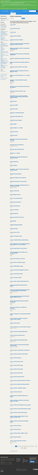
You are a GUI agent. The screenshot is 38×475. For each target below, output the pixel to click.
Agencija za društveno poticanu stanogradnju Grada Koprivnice (19, 49)
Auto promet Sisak (14, 131)
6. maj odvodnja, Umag (15, 28)
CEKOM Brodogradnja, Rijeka (16, 224)
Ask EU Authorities (3, 79)
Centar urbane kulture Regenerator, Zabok (19, 270)
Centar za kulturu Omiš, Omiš (16, 372)
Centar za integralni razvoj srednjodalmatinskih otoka (20, 314)
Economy (2, 50)
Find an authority (12, 18)
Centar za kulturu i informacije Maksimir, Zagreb (20, 408)
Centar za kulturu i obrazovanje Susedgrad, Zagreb (19, 421)
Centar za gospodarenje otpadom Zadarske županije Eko (19, 301)
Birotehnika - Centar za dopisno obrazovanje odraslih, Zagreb (19, 170)
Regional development (3, 63)
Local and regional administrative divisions (4, 33)
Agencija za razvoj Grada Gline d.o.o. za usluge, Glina (20, 76)
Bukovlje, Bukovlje (14, 213)
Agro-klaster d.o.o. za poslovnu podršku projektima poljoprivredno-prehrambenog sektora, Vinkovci (19, 96)
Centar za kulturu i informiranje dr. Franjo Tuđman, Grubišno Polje (19, 417)
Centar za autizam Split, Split (16, 273)
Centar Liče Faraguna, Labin (16, 236)
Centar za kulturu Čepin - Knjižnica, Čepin (19, 433)
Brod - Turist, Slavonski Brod (16, 198)
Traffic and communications (4, 51)
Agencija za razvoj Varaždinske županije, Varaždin (18, 80)
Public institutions (3, 36)
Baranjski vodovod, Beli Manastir (17, 149)
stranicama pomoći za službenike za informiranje (17, 2)
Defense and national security (4, 45)
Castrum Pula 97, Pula (15, 232)
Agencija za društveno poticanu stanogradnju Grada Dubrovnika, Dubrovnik (19, 44)
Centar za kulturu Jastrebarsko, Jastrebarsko (20, 350)
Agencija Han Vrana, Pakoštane (16, 39)
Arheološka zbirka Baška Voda (16, 116)
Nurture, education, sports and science (4, 53)
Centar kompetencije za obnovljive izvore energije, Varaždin (18, 253)
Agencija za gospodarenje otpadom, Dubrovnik (20, 58)
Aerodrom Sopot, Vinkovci (15, 36)
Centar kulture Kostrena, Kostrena (17, 258)
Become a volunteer (25, 460)
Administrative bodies (3, 26)
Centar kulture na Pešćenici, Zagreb (17, 262)
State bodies (2, 30)
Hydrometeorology (3, 67)
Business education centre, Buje (17, 217)
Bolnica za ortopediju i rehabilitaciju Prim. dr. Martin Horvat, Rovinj (20, 186)
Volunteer (20, 13)
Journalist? (17, 461)
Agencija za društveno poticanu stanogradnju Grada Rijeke (19, 54)
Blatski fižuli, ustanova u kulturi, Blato (18, 181)
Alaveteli (10, 462)
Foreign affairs (2, 49)
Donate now (32, 461)
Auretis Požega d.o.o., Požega (16, 127)
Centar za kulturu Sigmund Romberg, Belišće (19, 384)
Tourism (2, 64)
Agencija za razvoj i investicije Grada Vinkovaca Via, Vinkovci (20, 87)
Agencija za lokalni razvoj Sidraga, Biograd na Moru (19, 63)
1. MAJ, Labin (13, 24)
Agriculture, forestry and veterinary (4, 59)
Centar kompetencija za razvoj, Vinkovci (18, 248)
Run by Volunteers (3, 462)
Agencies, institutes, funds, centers (4, 35)
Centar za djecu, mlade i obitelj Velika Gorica (19, 281)
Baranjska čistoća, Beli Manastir (17, 144)
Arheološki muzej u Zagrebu (16, 120)
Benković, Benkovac (14, 161)
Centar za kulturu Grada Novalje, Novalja (18, 340)
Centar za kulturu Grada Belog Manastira (18, 331)
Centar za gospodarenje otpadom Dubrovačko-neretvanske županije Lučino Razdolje (20, 290)
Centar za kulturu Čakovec (15, 425)
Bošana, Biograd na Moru (15, 194)
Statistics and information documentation (4, 66)
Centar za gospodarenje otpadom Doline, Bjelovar (18, 285)
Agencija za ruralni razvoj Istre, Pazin (18, 91)
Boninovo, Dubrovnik (14, 190)
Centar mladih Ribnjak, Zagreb (16, 266)
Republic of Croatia (3, 23)
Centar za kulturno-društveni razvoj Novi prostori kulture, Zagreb (18, 319)
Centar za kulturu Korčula (15, 357)
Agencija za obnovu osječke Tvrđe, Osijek (18, 66)
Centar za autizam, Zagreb (15, 277)
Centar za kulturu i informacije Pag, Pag (18, 412)
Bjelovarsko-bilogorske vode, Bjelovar (18, 177)
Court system (2, 47)
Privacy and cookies (25, 461)
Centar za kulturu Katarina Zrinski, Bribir (19, 354)
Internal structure (3, 71)
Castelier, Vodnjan (14, 228)
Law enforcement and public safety (4, 46)
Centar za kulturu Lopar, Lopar (16, 361)
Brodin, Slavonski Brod (15, 205)
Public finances (2, 48)
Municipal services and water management (4, 60)
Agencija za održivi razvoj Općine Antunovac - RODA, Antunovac (19, 71)
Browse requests (8, 13)
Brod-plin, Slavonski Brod (15, 202)
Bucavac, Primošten (14, 209)
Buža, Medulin (13, 221)
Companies (2, 37)
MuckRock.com (25, 8)
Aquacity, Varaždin (14, 105)
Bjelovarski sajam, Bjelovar (16, 173)
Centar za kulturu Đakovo (15, 437)
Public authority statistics (4, 74)
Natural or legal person (3, 27)
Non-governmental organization (3, 39)
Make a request (2, 13)
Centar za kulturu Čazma (15, 429)
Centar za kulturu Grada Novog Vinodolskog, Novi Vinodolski (19, 345)
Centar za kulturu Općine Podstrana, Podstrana (20, 380)
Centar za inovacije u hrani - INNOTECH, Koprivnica (18, 308)
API (23, 462)
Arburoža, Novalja (14, 108)
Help (17, 13)
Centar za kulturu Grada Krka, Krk (17, 335)
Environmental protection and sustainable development (4, 62)
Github (33, 469)
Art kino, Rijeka (13, 124)
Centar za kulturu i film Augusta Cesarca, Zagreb (20, 404)
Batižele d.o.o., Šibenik (15, 153)
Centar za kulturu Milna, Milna (16, 365)
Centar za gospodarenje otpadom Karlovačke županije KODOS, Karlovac (19, 297)
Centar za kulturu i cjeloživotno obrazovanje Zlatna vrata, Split (19, 401)
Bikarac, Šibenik (13, 165)
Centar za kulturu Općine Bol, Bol (17, 376)
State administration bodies (4, 31)
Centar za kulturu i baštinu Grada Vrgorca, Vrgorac (19, 396)
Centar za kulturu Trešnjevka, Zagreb (18, 388)
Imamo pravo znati (5, 11)
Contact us (24, 459)
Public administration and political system (4, 44)
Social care (2, 56)
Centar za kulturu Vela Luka (16, 391)
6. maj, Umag (13, 32)
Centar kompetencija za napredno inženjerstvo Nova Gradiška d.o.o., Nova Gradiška (20, 244)
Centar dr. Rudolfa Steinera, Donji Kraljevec (19, 240)
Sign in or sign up (25, 11)
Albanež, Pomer (13, 101)
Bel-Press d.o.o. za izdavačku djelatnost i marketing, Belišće (19, 157)
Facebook (36, 469)
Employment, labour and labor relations (4, 55)
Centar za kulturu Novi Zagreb (16, 369)
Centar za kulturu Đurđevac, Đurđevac (18, 440)
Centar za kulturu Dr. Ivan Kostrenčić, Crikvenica (20, 326)
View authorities (13, 13)
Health (1, 57)
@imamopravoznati (35, 469)
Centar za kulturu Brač (15, 323)
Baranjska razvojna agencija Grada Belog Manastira (18, 140)
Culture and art (2, 54)
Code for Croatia (2, 471)
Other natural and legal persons (5, 40)
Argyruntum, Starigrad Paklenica (17, 112)
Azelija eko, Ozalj (13, 135)
